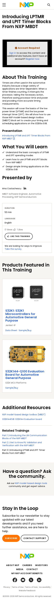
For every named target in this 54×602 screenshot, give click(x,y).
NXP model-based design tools (31, 483)
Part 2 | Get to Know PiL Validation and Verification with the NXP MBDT (22, 444)
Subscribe (11, 538)
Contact (32, 569)
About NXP (12, 565)
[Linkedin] (25, 188)
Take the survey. (13, 248)
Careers (27, 565)
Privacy (6, 587)
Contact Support (34, 538)
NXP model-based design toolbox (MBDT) (24, 414)
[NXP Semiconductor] (27, 4)
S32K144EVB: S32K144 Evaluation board (22, 419)
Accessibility (45, 587)
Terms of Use (17, 587)
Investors (41, 565)
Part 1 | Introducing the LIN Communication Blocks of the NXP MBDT (24, 437)
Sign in (13, 52)
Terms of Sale (31, 587)
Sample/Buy (25, 330)
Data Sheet (11, 330)
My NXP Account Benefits (27, 573)
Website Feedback (27, 590)
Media (19, 569)
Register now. (33, 58)
